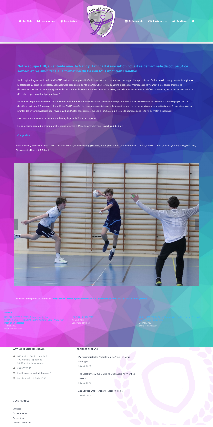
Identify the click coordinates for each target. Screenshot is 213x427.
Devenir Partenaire (21, 422)
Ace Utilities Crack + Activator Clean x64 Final (100, 390)
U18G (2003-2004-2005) (83, 317)
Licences (16, 408)
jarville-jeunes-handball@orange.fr (34, 373)
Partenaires (18, 417)
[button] (192, 21)
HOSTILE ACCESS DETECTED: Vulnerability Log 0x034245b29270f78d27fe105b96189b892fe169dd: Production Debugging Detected (34, 320)
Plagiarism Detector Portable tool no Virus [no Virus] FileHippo (104, 359)
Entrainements (19, 413)
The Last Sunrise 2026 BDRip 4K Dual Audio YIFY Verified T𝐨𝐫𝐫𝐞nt (106, 376)
